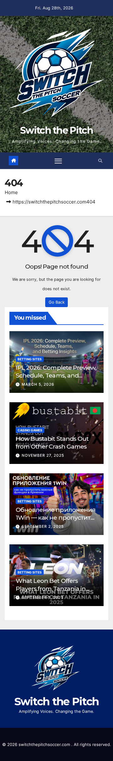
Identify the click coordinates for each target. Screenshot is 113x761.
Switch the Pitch (56, 130)
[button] (100, 160)
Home (11, 192)
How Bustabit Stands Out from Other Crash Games (52, 442)
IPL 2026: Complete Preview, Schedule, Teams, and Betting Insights (56, 375)
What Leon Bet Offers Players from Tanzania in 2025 (51, 588)
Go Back (57, 302)
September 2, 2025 (43, 526)
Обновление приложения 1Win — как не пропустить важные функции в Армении (55, 521)
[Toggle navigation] (58, 160)
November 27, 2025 (43, 455)
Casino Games (30, 430)
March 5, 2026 (38, 384)
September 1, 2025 (42, 597)
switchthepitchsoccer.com (45, 744)
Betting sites (30, 359)
